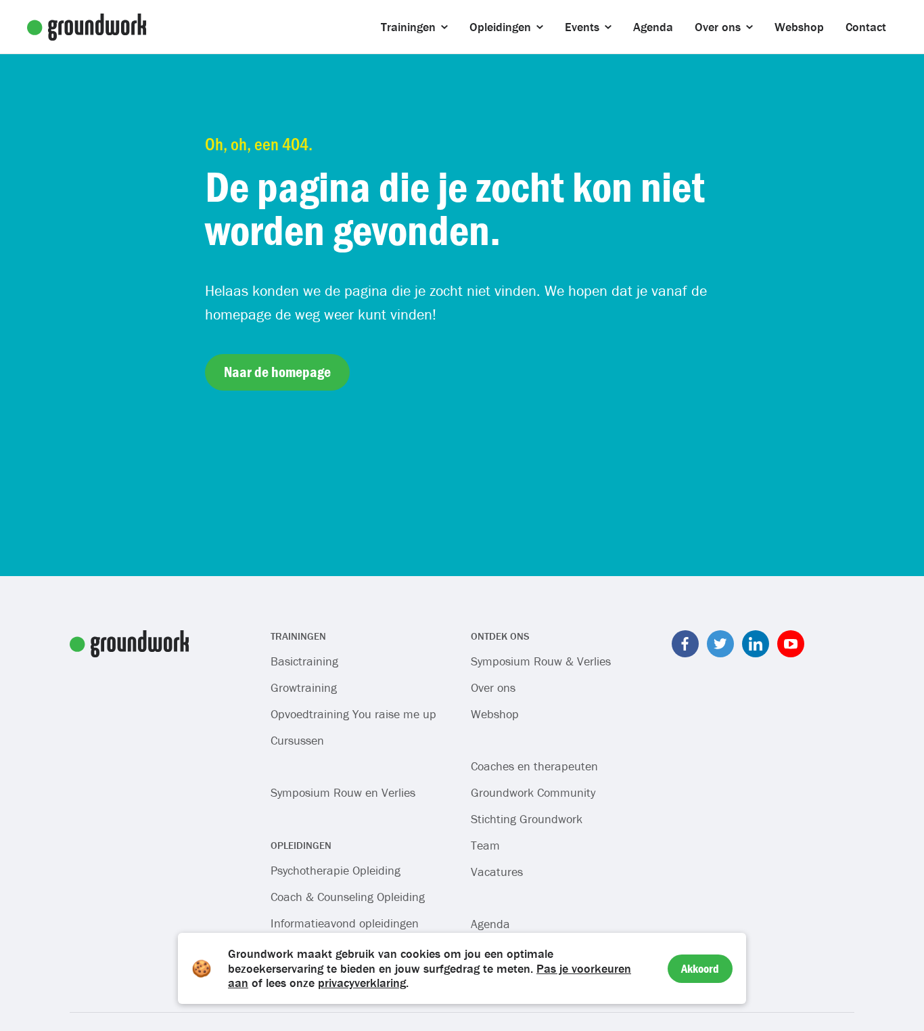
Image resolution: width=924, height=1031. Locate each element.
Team (485, 845)
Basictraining (304, 661)
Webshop (495, 714)
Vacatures (497, 871)
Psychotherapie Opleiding (335, 870)
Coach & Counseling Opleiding (348, 896)
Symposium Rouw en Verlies (343, 792)
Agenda (490, 923)
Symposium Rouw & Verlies (541, 661)
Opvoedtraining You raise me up (353, 714)
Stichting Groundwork (526, 819)
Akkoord (700, 968)
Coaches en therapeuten (534, 766)
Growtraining (304, 687)
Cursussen (297, 740)
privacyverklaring (362, 982)
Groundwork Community (533, 792)
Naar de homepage (277, 372)
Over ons (493, 687)
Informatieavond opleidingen (345, 923)
